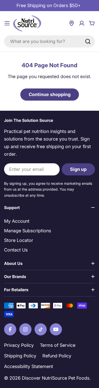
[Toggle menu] (7, 23)
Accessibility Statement (28, 366)
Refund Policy (56, 355)
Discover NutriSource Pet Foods (55, 378)
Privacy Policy (19, 345)
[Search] (88, 41)
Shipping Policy (20, 355)
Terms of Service (57, 345)
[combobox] (49, 41)
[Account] (82, 23)
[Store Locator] (72, 23)
